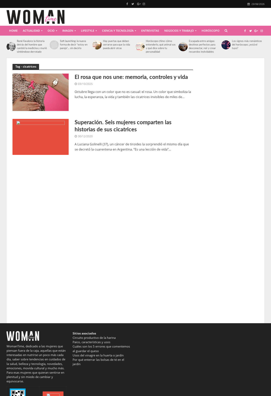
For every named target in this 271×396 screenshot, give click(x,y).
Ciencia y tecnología (118, 30)
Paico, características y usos (91, 342)
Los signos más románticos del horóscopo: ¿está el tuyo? (247, 45)
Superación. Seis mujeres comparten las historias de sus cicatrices (123, 126)
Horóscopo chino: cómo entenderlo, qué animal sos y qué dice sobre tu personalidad (161, 46)
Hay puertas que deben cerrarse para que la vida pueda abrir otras (116, 45)
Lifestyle (87, 30)
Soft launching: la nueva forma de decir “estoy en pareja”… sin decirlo (73, 45)
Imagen (67, 30)
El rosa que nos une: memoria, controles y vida (131, 77)
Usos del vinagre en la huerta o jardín (98, 355)
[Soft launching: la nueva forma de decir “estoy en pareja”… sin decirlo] (54, 44)
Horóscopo (210, 30)
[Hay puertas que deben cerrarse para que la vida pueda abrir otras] (96, 44)
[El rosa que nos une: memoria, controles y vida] (40, 92)
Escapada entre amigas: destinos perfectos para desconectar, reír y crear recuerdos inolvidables (202, 46)
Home (13, 30)
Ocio (51, 30)
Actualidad (31, 30)
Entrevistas (150, 30)
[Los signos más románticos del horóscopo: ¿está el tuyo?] (225, 44)
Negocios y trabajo (179, 30)
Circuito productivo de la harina (94, 338)
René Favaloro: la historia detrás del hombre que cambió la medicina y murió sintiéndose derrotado (32, 46)
